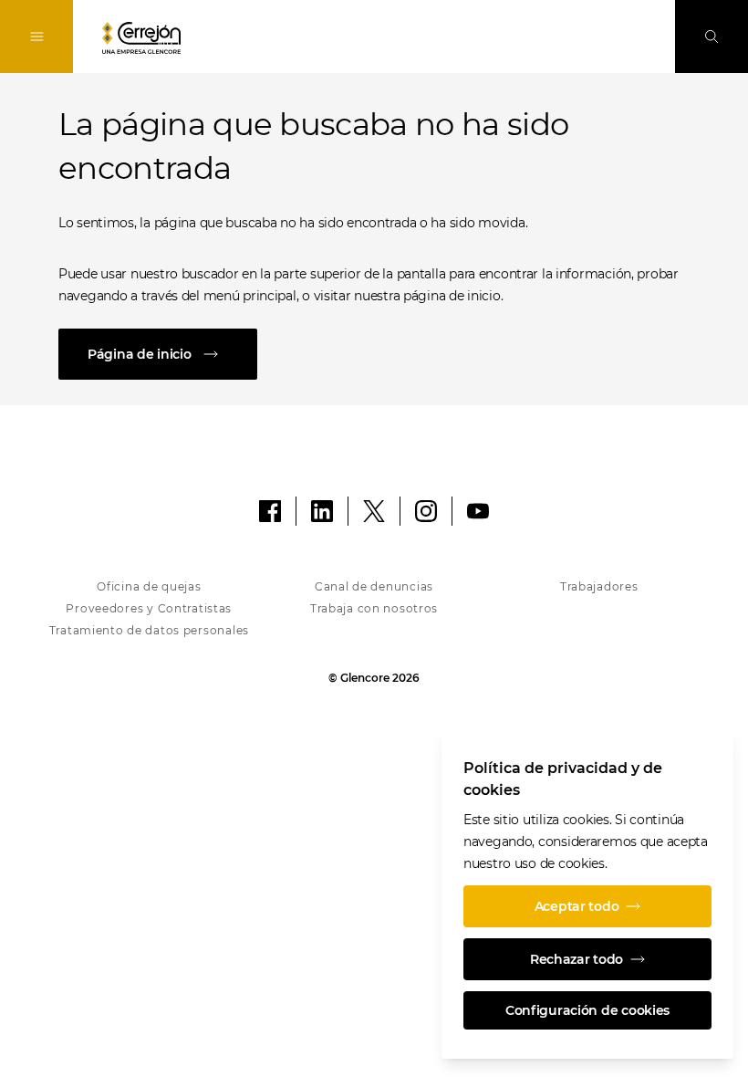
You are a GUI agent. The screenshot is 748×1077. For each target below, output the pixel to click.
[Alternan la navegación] (36, 36)
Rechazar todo (576, 959)
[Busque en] (711, 36)
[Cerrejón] (141, 38)
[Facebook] (270, 511)
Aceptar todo (577, 906)
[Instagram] (426, 511)
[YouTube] (478, 511)
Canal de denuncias (374, 586)
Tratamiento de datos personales (149, 630)
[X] (374, 511)
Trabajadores (599, 586)
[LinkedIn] (322, 511)
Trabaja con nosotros (374, 608)
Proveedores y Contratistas (149, 608)
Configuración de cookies (587, 1010)
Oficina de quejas (149, 586)
